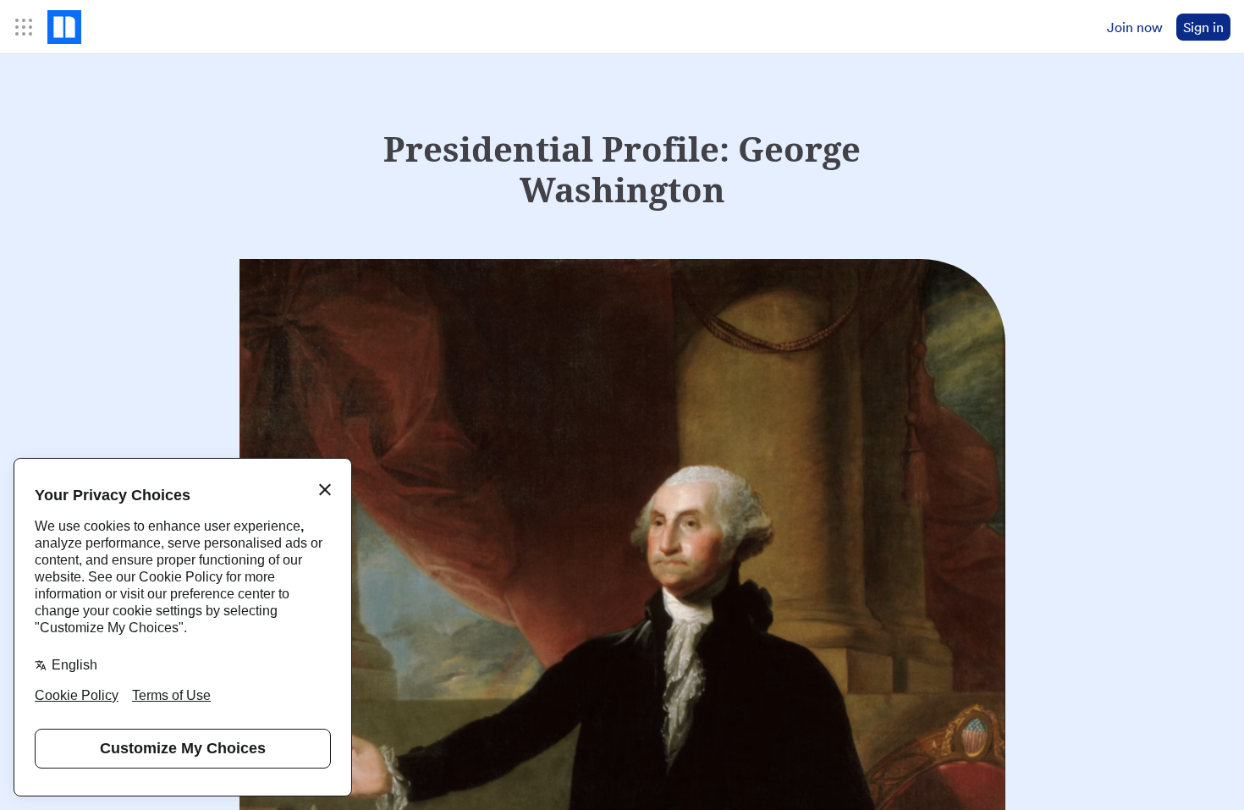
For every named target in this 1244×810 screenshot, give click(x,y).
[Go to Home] (64, 27)
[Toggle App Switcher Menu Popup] (24, 27)
